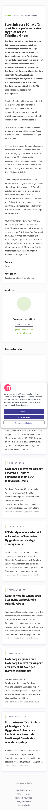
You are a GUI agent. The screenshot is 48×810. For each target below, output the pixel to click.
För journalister (24, 801)
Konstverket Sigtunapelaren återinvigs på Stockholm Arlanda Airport (23, 599)
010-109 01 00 (24, 333)
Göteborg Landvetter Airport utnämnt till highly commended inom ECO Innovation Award (24, 474)
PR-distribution (24, 794)
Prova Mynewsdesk (24, 797)
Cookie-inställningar (24, 423)
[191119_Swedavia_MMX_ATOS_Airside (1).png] (24, 368)
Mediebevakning (24, 790)
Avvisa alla (24, 411)
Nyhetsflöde (24, 805)
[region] (24, 405)
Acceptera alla (24, 417)
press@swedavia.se (24, 329)
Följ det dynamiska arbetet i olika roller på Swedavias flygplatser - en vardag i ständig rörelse (23, 538)
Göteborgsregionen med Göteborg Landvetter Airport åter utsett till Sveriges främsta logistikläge (24, 664)
